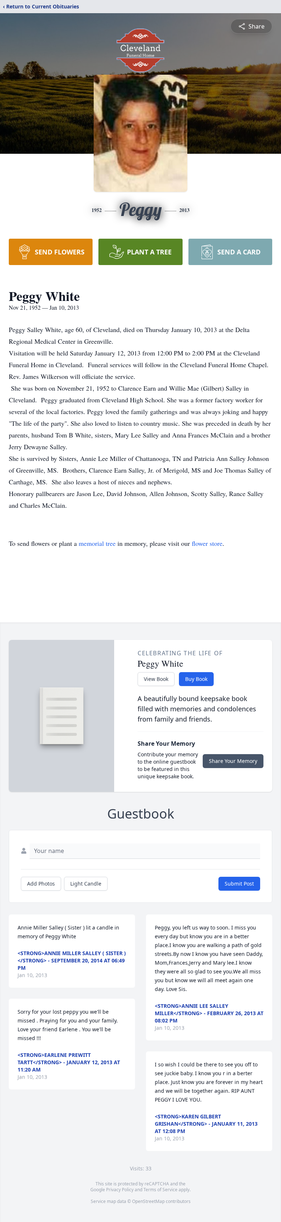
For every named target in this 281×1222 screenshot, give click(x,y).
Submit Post (239, 883)
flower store (207, 543)
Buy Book (196, 678)
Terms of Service (160, 1189)
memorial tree (97, 543)
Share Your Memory (233, 760)
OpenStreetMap (148, 1201)
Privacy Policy (120, 1189)
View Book (156, 678)
